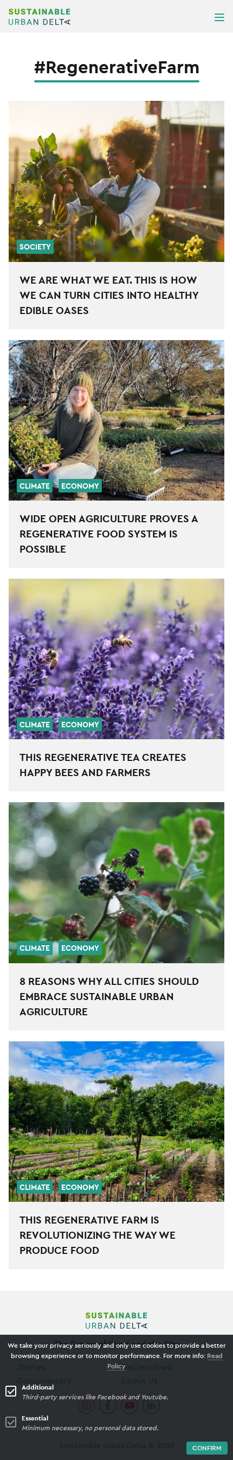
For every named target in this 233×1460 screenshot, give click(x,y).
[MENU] (219, 16)
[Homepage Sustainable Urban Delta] (39, 17)
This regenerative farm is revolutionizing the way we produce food (98, 1235)
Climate (35, 486)
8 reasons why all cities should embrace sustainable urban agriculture (109, 996)
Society (35, 247)
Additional (38, 1387)
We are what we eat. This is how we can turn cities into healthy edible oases (109, 295)
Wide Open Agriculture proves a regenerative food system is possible (109, 533)
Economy (80, 486)
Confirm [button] (207, 1448)
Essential (35, 1418)
